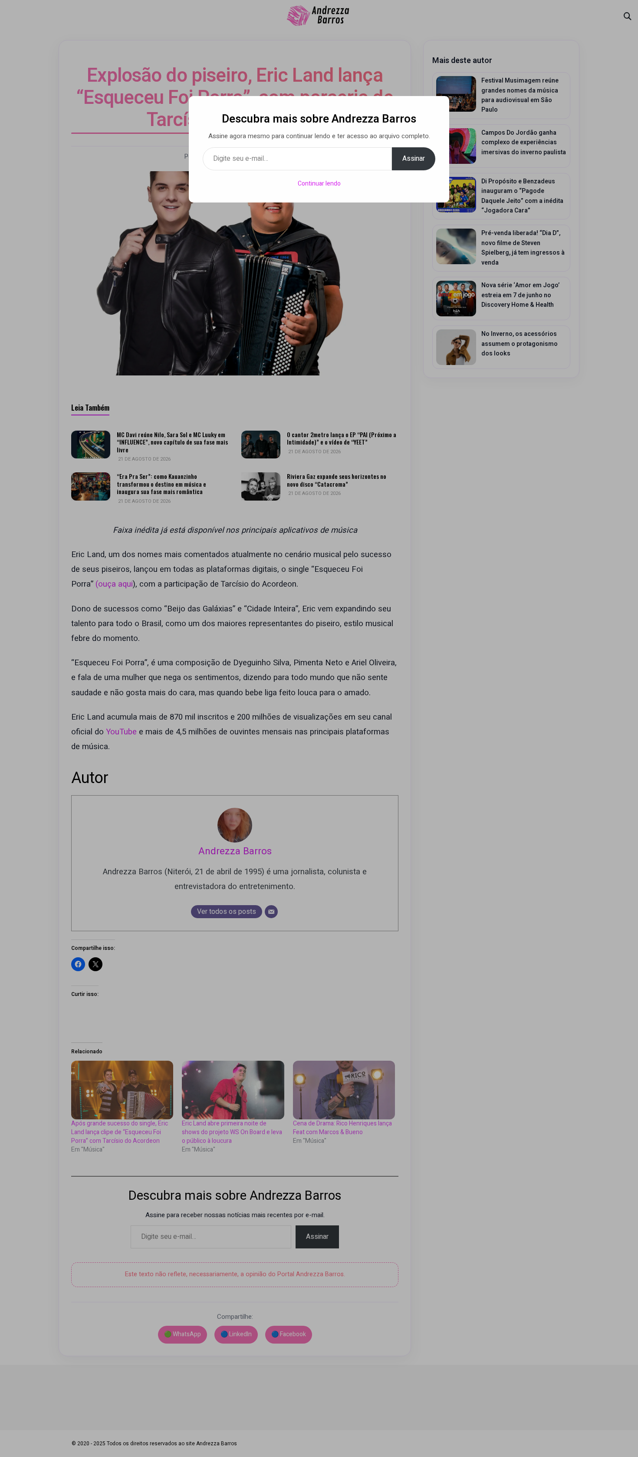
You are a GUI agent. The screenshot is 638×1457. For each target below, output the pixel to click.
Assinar (413, 158)
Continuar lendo (319, 183)
